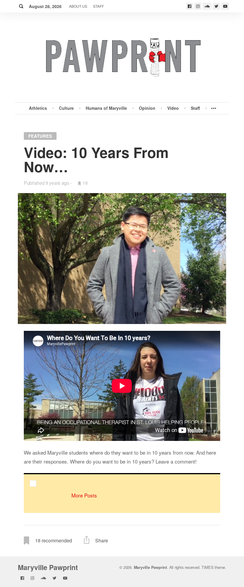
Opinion (147, 108)
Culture (66, 108)
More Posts (84, 495)
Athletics (38, 108)
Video (173, 108)
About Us (78, 6)
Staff (98, 6)
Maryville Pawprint (48, 567)
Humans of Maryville (106, 108)
